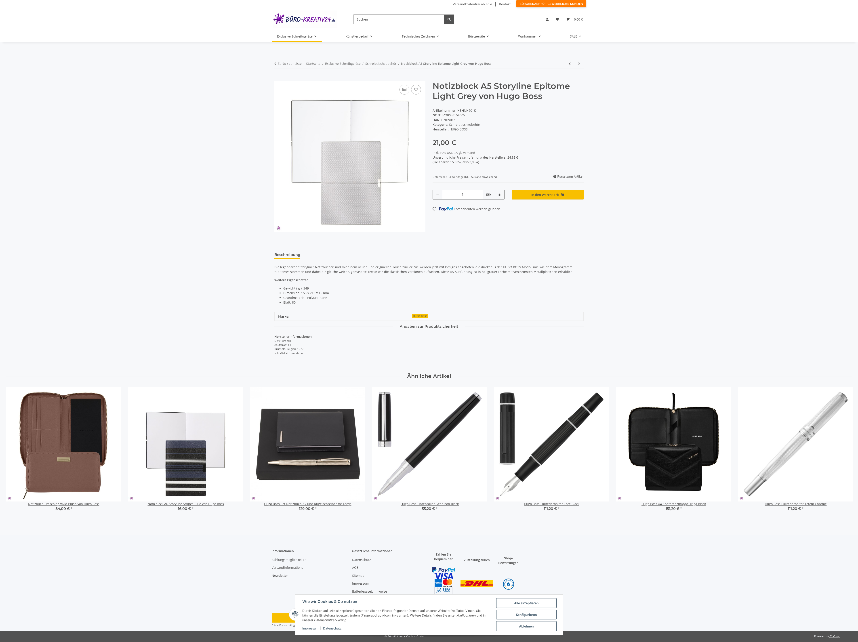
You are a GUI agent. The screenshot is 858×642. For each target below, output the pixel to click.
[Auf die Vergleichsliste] (404, 89)
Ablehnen (526, 626)
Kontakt (505, 4)
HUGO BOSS (420, 316)
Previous (13, 451)
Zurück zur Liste (290, 63)
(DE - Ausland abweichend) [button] (481, 177)
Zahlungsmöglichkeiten (289, 560)
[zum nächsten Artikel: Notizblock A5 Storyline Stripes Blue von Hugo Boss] (579, 64)
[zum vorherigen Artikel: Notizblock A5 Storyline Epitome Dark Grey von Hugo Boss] (569, 64)
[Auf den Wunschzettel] (416, 89)
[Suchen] (449, 19)
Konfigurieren (526, 615)
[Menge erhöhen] (499, 194)
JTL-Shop (834, 636)
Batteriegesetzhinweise (369, 591)
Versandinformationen (288, 567)
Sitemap (358, 575)
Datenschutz (332, 628)
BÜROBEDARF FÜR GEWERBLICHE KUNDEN (551, 4)
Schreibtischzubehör (464, 124)
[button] (547, 19)
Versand (469, 153)
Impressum (310, 628)
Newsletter (280, 575)
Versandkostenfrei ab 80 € (472, 4)
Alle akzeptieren (526, 603)
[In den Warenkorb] (278, 78)
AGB (355, 567)
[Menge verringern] (438, 194)
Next (844, 451)
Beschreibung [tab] (287, 255)
